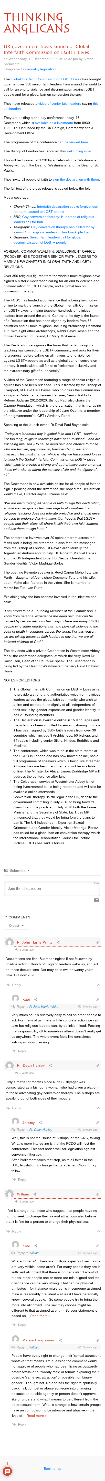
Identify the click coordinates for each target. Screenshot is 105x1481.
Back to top (52, 1469)
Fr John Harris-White (43, 1006)
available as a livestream (54, 123)
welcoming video (79, 151)
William (34, 1253)
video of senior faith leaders (59, 103)
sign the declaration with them (76, 179)
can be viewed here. (73, 142)
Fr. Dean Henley (40, 1129)
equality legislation (41, 69)
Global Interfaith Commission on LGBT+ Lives (46, 79)
